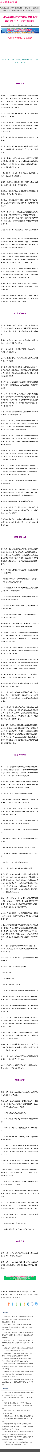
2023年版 (15, 1297)
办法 (28, 1294)
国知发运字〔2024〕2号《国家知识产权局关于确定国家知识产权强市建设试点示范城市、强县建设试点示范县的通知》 (17, 1335)
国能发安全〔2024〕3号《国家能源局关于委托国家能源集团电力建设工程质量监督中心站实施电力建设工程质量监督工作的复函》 (17, 1319)
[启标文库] (20, 33)
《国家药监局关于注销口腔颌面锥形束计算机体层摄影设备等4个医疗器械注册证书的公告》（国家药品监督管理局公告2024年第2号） (17, 1374)
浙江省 (12, 1294)
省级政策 (28, 8)
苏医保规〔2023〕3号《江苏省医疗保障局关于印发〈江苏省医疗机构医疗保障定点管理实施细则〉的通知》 (17, 1418)
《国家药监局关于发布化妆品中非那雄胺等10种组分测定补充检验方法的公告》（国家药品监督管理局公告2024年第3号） (17, 1366)
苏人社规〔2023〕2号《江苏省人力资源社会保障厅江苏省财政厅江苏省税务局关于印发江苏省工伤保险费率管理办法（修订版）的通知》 (17, 1426)
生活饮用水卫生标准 (28, 713)
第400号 (8, 1297)
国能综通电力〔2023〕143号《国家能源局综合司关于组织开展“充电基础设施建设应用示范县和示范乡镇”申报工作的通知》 (17, 1327)
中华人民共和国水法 (18, 101)
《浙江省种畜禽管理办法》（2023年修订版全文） (18, 1403)
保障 (24, 1294)
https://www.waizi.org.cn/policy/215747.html (21, 1291)
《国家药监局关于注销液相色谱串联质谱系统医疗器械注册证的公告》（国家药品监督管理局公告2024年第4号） (17, 1382)
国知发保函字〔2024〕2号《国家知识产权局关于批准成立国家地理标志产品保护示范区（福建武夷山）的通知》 (17, 1343)
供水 (20, 1294)
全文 (20, 1297)
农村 (17, 1294)
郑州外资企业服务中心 (17, 8)
